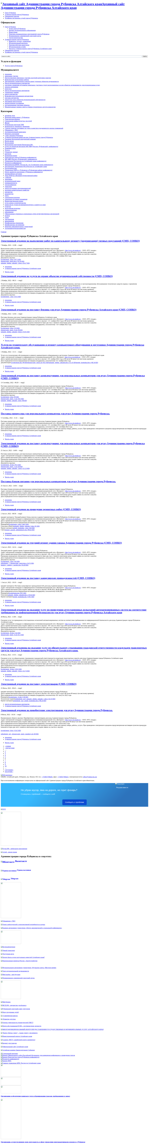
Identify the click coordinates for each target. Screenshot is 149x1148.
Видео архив (9, 141)
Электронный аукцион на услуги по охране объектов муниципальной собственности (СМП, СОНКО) (57, 276)
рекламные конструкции (13, 101)
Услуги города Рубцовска (14, 66)
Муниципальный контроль (18, 43)
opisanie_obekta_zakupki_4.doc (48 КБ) (14, 400)
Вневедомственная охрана (14, 201)
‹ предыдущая (9, 748)
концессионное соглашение (14, 103)
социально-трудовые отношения (16, 199)
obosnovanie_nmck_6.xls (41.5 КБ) (12, 635)
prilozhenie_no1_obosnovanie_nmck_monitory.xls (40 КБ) (20, 734)
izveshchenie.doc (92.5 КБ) (17, 593)
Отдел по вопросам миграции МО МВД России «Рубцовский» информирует (31, 146)
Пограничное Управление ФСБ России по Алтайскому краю (26, 166)
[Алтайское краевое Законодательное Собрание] (18, 1050)
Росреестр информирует (13, 163)
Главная (3, 232)
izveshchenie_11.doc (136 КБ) (18, 697)
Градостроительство (16, 38)
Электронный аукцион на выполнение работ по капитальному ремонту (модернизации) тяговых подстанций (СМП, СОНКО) (70, 241)
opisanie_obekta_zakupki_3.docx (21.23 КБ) (15, 468)
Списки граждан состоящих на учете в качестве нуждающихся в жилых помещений (34, 128)
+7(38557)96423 (63, 777)
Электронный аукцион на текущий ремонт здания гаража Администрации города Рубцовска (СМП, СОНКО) (61, 542)
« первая (8, 746)
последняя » (9, 771)
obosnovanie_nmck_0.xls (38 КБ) (12, 330)
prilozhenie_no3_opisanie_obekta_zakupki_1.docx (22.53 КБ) (35, 699)
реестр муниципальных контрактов (17, 90)
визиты (7, 215)
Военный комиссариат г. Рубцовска (17, 117)
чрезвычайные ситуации (13, 174)
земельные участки (11, 76)
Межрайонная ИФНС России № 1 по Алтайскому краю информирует (29, 165)
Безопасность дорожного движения (17, 126)
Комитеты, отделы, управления (20, 41)
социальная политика (12, 197)
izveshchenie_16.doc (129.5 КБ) (11, 669)
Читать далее (9, 272)
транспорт (8, 186)
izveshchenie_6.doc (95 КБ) (10, 397)
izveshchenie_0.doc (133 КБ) (10, 328)
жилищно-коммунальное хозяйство (17, 190)
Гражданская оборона (12, 119)
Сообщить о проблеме (74, 802)
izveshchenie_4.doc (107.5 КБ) (11, 259)
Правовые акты (10, 148)
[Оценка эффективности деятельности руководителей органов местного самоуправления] (17, 1022)
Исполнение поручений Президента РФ (19, 145)
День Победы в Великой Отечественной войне (21, 175)
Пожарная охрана (11, 155)
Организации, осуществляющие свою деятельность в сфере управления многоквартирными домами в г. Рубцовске (43, 1142)
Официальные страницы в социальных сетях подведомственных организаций (32, 214)
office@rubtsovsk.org (90, 777)
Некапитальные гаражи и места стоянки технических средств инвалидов (30, 107)
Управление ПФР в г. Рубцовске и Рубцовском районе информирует (28, 170)
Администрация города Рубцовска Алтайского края (23, 268)
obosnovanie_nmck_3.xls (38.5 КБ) (12, 399)
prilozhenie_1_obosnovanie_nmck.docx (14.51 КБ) (17, 563)
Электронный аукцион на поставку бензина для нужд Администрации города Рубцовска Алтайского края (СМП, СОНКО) (68, 309)
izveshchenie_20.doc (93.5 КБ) (11, 465)
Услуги (7, 150)
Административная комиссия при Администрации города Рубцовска (29, 137)
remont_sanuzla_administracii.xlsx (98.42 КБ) (20, 530)
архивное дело (10, 115)
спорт (7, 217)
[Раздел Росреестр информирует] (10, 1059)
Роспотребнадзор (11, 168)
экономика (8, 179)
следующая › (9, 770)
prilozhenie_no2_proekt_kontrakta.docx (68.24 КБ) (29, 701)
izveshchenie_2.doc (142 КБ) (10, 561)
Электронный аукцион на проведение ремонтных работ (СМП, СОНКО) (41, 509)
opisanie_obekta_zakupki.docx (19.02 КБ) (21, 595)
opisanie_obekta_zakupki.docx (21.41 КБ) (62, 362)
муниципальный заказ (12, 181)
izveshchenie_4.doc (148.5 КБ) (19, 524)
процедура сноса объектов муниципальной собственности (25, 100)
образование (9, 212)
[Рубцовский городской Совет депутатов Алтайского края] (15, 1009)
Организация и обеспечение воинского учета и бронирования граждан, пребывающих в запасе (35, 1096)
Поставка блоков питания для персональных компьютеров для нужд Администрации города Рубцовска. (58, 481)
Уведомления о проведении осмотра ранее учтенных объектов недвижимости (32, 81)
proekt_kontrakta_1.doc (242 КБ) (24, 528)
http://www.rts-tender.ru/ (73, 250)
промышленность (11, 183)
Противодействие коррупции (19, 45)
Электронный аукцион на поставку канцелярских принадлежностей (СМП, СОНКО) (48, 578)
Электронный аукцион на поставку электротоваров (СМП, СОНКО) (38, 684)
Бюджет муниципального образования (22, 30)
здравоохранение (11, 210)
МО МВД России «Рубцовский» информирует (21, 159)
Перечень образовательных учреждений (19, 226)
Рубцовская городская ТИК (14, 124)
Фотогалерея (9, 143)
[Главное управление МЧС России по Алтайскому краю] (21, 1062)
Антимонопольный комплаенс (15, 132)
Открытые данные (11, 152)
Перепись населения (12, 134)
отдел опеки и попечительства (15, 203)
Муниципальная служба (17, 47)
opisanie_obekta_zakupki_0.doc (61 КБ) (27, 526)
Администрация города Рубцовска (17, 14)
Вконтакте (20, 861)
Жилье (7, 123)
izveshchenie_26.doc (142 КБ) (10, 633)
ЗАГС (7, 195)
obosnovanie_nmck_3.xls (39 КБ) (12, 466)
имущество (9, 192)
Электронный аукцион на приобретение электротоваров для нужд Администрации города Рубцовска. (57, 710)
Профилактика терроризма (14, 223)
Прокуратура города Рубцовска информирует (20, 157)
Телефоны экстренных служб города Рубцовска (21, 18)
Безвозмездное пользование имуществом (19, 96)
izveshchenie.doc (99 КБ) (19, 362)
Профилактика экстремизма (14, 225)
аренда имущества (11, 94)
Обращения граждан (12, 16)
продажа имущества (12, 98)
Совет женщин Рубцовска (14, 135)
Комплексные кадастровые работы (17, 79)
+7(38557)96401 (47, 777)
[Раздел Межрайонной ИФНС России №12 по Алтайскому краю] (6, 1061)
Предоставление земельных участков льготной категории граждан (28, 78)
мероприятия (9, 221)
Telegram (14, 879)
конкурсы (8, 89)
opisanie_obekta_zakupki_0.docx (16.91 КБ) (15, 332)
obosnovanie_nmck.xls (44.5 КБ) (38, 362)
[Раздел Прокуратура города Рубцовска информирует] (20, 1057)
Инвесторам (13, 32)
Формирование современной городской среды (25, 36)
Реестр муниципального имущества (17, 83)
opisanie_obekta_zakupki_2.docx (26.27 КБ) (15, 263)
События (8, 177)
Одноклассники (23, 870)
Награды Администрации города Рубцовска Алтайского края (30, 48)
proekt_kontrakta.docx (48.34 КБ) (87, 362)
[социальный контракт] (9, 1053)
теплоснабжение (10, 185)
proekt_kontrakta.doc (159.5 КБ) (23, 597)
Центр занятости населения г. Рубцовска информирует (24, 172)
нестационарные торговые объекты (17, 105)
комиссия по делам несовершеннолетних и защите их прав (25, 205)
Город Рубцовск (10, 13)
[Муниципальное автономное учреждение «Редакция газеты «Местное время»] (28, 968)
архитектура (9, 194)
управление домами (12, 92)
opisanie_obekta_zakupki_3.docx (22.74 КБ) (15, 671)
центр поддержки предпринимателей (18, 188)
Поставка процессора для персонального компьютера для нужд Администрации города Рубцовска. (55, 413)
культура (8, 206)
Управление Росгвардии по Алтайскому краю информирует (25, 161)
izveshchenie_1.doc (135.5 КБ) (11, 296)
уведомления (9, 219)
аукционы (8, 74)
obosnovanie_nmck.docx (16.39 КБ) (12, 261)
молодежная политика (12, 208)
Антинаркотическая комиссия (15, 228)
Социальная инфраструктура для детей (18, 121)
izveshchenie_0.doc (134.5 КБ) (11, 730)
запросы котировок (11, 87)
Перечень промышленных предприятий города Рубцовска (29, 34)
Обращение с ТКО (11, 130)
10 (5, 766)
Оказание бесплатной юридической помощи (20, 139)
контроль (8, 154)
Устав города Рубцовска (17, 28)
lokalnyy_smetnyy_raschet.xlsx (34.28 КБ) (14, 565)
